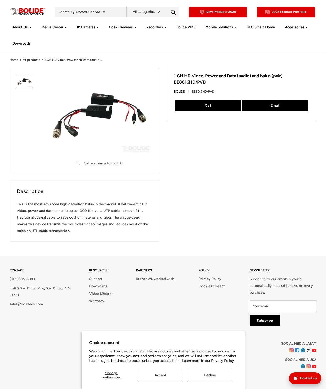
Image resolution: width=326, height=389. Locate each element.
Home (14, 60)
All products (31, 60)
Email (275, 105)
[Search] (173, 12)
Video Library (100, 293)
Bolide (179, 91)
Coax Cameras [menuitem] (121, 27)
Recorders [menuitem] (154, 27)
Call (208, 105)
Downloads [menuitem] (21, 43)
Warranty (96, 301)
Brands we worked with (155, 279)
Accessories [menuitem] (294, 27)
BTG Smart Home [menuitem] (261, 27)
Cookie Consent (212, 286)
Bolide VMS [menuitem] (185, 27)
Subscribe (265, 320)
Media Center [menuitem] (52, 27)
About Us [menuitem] (20, 27)
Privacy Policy (222, 360)
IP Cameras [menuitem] (86, 27)
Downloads (98, 286)
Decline (210, 375)
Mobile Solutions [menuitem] (219, 27)
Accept (160, 375)
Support (95, 279)
